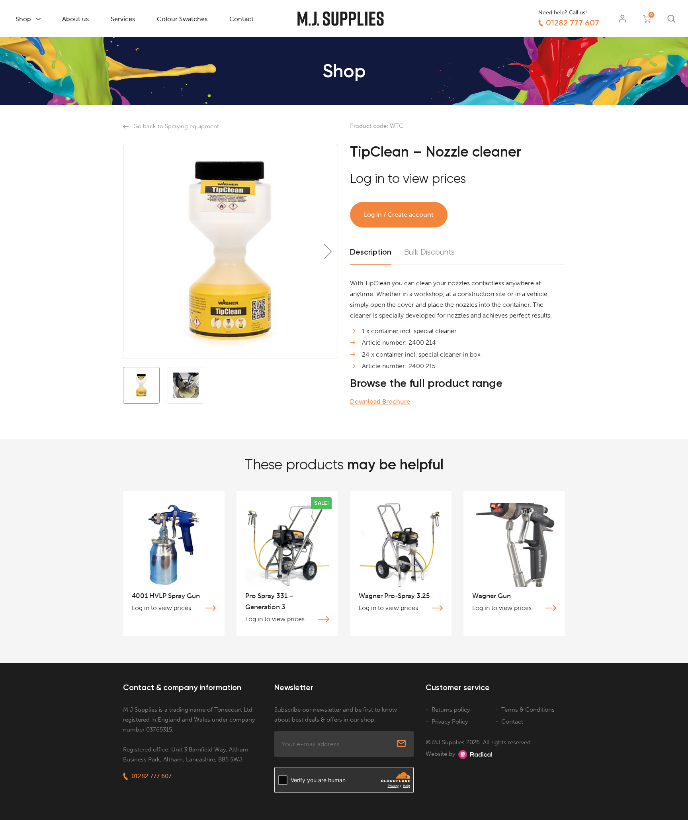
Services (123, 19)
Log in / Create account (399, 214)
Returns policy (451, 709)
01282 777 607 (572, 22)
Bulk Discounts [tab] (429, 252)
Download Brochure (380, 401)
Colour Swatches (182, 19)
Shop (23, 19)
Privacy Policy (450, 721)
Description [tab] (370, 252)
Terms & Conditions (528, 709)
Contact (241, 19)
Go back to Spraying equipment (176, 126)
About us (75, 19)
